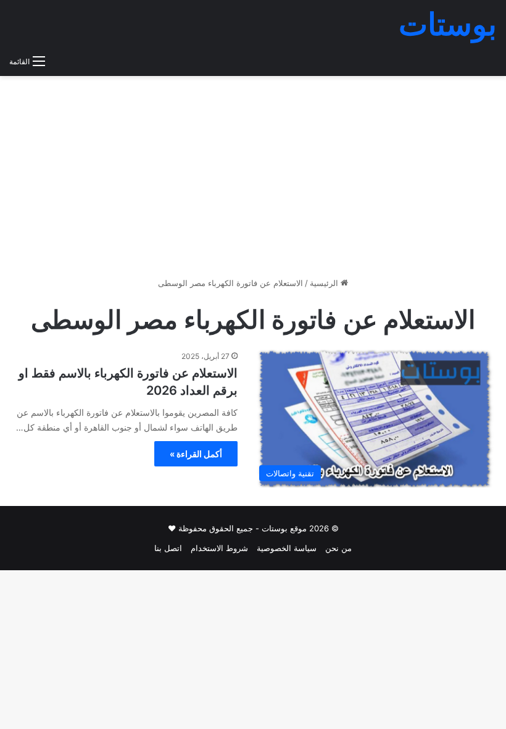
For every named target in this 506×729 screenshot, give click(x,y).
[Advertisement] (253, 181)
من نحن (338, 548)
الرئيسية (325, 283)
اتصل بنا (168, 548)
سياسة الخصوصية (287, 548)
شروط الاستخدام (219, 548)
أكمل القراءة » (196, 454)
